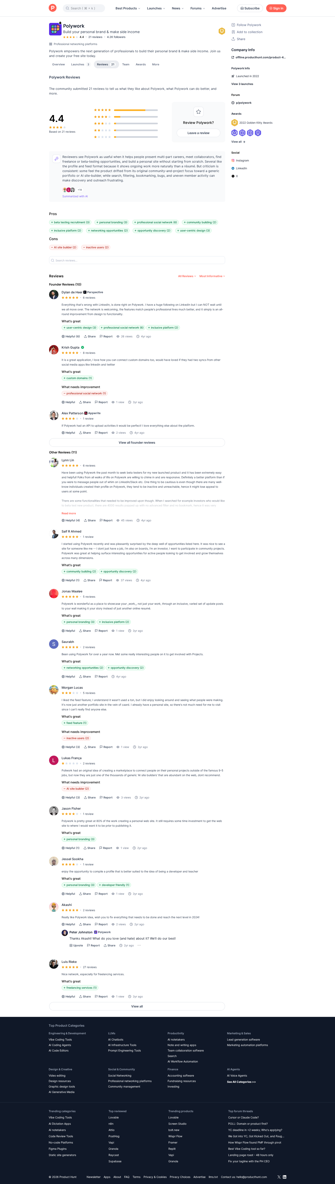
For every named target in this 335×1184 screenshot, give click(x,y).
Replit (172, 1148)
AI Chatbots (115, 1039)
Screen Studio (177, 1123)
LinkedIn (241, 168)
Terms (136, 1177)
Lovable (114, 1117)
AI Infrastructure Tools (122, 1045)
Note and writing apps (182, 1045)
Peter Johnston (81, 932)
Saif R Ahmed (71, 531)
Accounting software (181, 1075)
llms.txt (213, 1177)
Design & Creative (60, 1069)
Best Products (126, 8)
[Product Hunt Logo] (53, 8)
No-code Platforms (61, 1142)
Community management (124, 1086)
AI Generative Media (62, 1092)
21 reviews (95, 37)
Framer (172, 1142)
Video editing (57, 1075)
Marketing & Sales (239, 1033)
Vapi (111, 1142)
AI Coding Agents (60, 1045)
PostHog (114, 1136)
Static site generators (62, 1155)
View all (137, 1006)
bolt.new (173, 1130)
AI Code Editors (58, 1050)
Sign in (278, 8)
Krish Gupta (70, 347)
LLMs (111, 1033)
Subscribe (252, 8)
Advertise (219, 8)
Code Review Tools (61, 1136)
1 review (88, 418)
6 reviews (89, 297)
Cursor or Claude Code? (243, 1117)
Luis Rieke (69, 962)
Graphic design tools (62, 1086)
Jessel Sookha (72, 859)
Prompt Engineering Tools (124, 1050)
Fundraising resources (182, 1081)
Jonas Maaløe (72, 591)
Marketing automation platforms (247, 1045)
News (176, 8)
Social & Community (121, 1069)
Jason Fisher (71, 808)
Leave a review (198, 133)
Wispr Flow (175, 1136)
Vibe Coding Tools (60, 1039)
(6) (73, 336)
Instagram (242, 160)
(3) (73, 747)
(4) (73, 520)
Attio (111, 1130)
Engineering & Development (67, 1033)
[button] (155, 64)
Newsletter (94, 1177)
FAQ (126, 1177)
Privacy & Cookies (155, 1177)
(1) (73, 580)
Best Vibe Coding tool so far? (246, 1148)
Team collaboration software (186, 1050)
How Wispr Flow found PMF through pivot (254, 1142)
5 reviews (89, 596)
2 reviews (89, 647)
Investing (173, 1086)
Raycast (114, 1155)
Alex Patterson (73, 413)
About (117, 1177)
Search (172, 1056)
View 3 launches (242, 84)
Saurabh (68, 642)
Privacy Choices (180, 1177)
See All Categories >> (241, 1081)
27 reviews (90, 967)
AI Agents (233, 1069)
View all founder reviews (137, 442)
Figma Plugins (57, 1148)
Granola (113, 1148)
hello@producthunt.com (251, 1177)
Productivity (176, 1033)
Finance (173, 1069)
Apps (107, 1177)
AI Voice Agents (237, 1075)
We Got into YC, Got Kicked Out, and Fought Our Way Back (256, 1136)
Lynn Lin (68, 460)
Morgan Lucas (72, 687)
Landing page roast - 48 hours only (250, 1155)
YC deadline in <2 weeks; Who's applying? (255, 1130)
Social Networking (119, 1075)
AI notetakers (176, 1039)
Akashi (67, 905)
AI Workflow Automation (183, 1061)
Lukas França (72, 758)
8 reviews (89, 352)
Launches (154, 8)
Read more (69, 513)
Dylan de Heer (72, 292)
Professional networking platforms (75, 44)
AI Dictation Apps (60, 1123)
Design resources (60, 1081)
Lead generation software (243, 1039)
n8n (111, 1123)
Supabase (115, 1161)
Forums (196, 8)
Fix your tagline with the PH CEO (249, 1161)
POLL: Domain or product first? (248, 1123)
